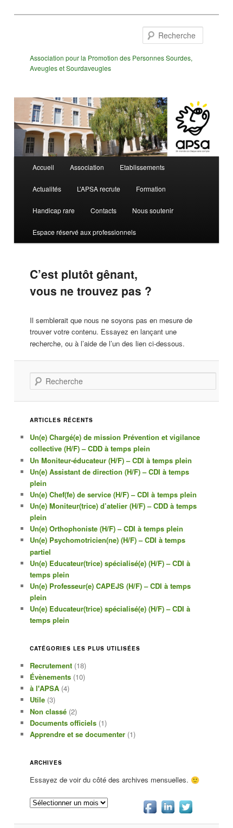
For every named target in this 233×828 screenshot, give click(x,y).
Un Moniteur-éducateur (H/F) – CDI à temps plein (111, 460)
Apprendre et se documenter (77, 734)
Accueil (43, 167)
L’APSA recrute (98, 188)
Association (87, 167)
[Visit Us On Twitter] (186, 812)
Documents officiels (63, 723)
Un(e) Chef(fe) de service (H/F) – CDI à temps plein (113, 494)
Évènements (50, 677)
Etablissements (142, 167)
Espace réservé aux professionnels (84, 231)
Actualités (47, 188)
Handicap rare (54, 210)
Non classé (48, 711)
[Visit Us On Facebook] (150, 812)
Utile (37, 699)
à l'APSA (44, 688)
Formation (151, 188)
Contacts (103, 210)
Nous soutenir (152, 210)
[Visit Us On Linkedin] (168, 812)
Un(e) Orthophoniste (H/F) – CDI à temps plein (106, 528)
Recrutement (51, 665)
